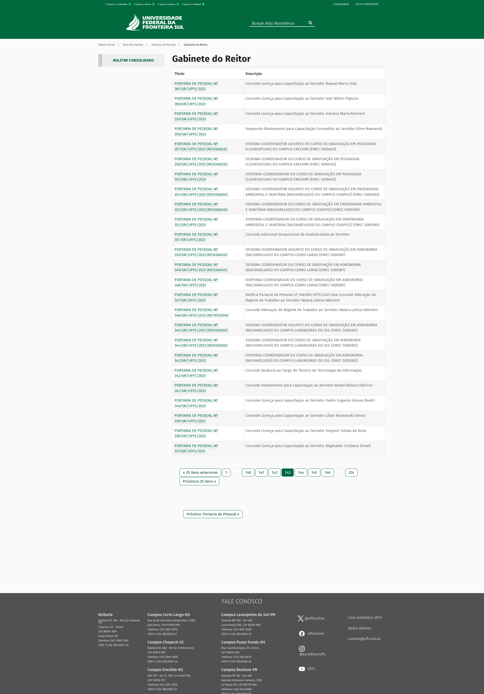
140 (248, 472)
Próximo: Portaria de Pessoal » (213, 514)
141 (261, 472)
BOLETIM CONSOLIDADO (133, 60)
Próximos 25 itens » (199, 481)
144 (301, 472)
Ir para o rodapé (193, 4)
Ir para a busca (168, 4)
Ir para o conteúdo (118, 4)
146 (327, 472)
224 (351, 472)
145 (314, 472)
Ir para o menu (144, 4)
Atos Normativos (133, 44)
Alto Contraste (367, 4)
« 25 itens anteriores (200, 472)
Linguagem (341, 4)
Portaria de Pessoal (163, 44)
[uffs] (155, 22)
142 (274, 472)
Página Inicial (106, 44)
